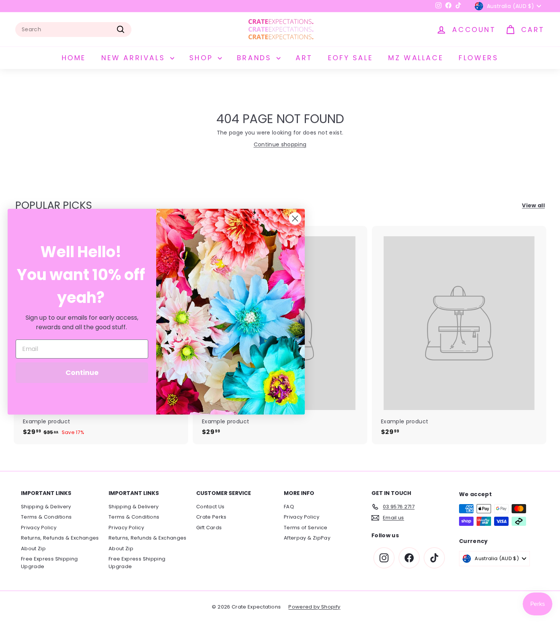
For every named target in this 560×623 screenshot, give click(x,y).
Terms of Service (306, 527)
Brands (256, 57)
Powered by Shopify (314, 606)
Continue (82, 372)
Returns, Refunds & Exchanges (60, 537)
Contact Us (210, 506)
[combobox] (73, 29)
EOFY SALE (350, 57)
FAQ (289, 506)
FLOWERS (478, 57)
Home (74, 57)
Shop (202, 57)
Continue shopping (280, 144)
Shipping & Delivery (46, 506)
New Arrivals (134, 57)
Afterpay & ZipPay (307, 537)
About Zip (33, 548)
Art (304, 57)
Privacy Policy (38, 527)
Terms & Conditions (46, 517)
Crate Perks (211, 517)
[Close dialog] (295, 218)
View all (533, 205)
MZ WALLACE (415, 57)
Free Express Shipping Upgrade (49, 562)
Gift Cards (209, 527)
